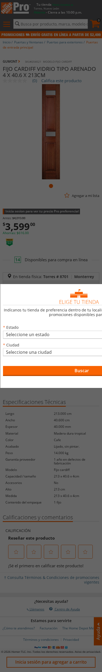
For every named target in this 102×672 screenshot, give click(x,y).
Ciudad (12, 345)
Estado (12, 327)
